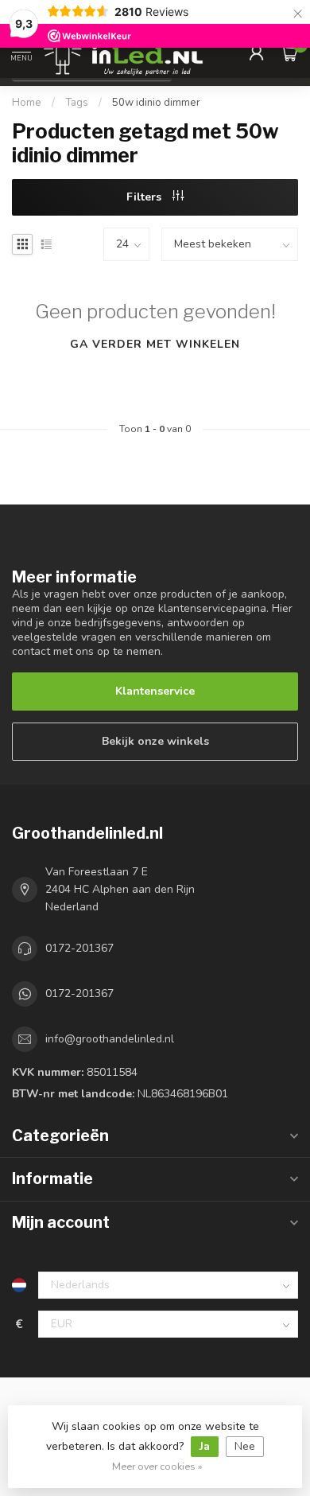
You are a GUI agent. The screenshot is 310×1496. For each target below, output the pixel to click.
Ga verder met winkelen (155, 344)
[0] (289, 52)
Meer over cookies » (157, 1466)
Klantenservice (155, 691)
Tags (76, 102)
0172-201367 (79, 948)
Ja (205, 1446)
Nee (244, 1446)
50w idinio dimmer (156, 102)
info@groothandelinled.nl (109, 1038)
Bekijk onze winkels (155, 741)
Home (26, 102)
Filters (145, 197)
